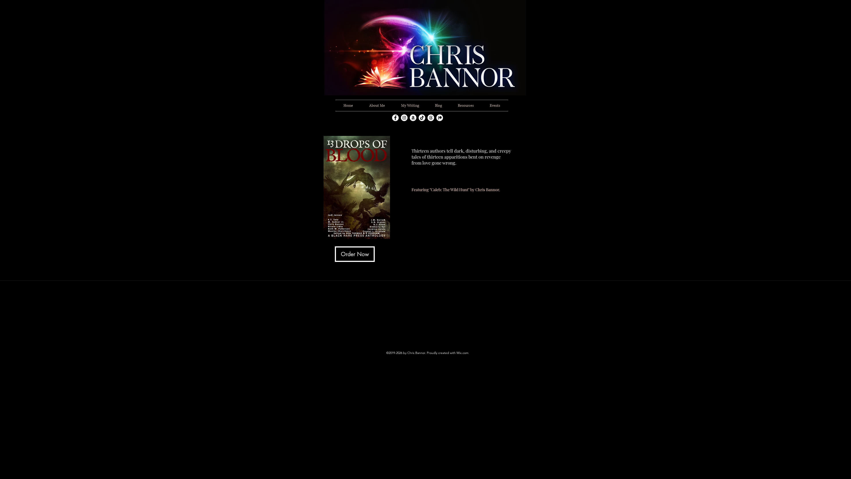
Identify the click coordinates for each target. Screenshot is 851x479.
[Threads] (430, 117)
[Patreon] (439, 117)
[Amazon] (413, 117)
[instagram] (404, 117)
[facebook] (395, 117)
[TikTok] (422, 117)
